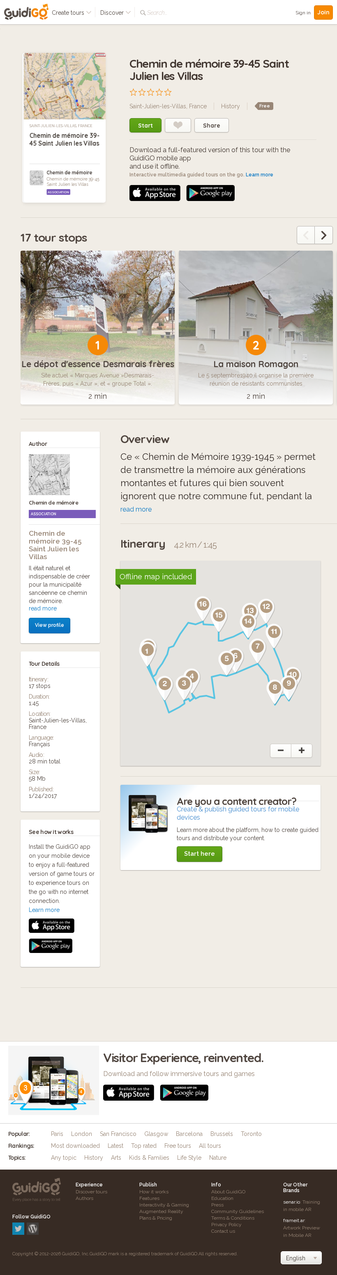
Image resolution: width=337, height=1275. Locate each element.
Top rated (144, 1145)
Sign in (303, 13)
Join (323, 12)
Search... (157, 12)
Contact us (223, 1231)
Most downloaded (75, 1145)
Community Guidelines (237, 1211)
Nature (217, 1157)
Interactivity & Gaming (164, 1205)
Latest (115, 1145)
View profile (49, 625)
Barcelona (189, 1134)
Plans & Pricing (155, 1218)
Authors (84, 1198)
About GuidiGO (228, 1192)
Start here (199, 853)
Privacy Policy (226, 1224)
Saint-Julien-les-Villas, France (61, 126)
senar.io (291, 1202)
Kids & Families (149, 1157)
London (81, 1134)
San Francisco (118, 1134)
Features (149, 1198)
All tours (210, 1145)
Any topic (63, 1157)
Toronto (251, 1134)
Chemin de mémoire (69, 172)
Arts (116, 1157)
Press (217, 1205)
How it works (153, 1192)
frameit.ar (294, 1220)
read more (43, 608)
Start (145, 125)
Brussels (221, 1134)
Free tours (177, 1145)
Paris (57, 1134)
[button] (147, 654)
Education (222, 1198)
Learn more (259, 175)
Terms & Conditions (232, 1218)
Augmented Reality (161, 1211)
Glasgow (156, 1134)
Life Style (189, 1157)
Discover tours (91, 1192)
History (230, 106)
